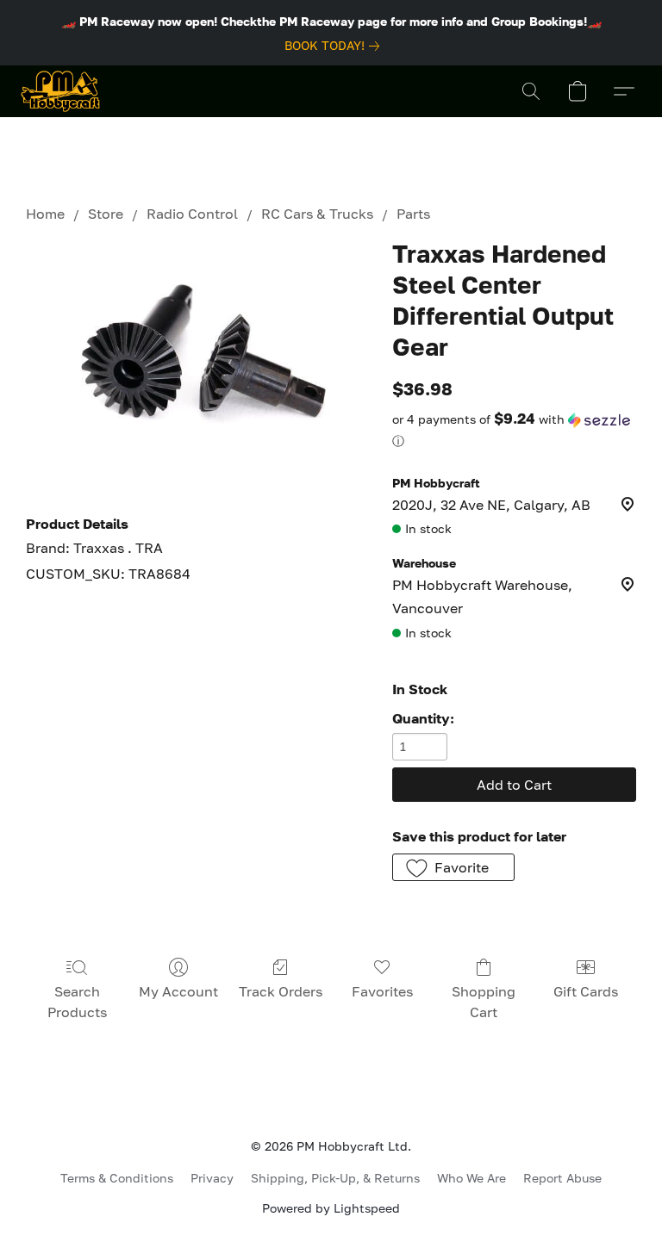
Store (105, 213)
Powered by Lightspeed (331, 1208)
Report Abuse (562, 1177)
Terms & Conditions (116, 1177)
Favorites (382, 991)
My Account (178, 991)
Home (45, 213)
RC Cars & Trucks (317, 213)
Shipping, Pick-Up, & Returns (335, 1177)
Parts (413, 213)
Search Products (77, 1002)
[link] (335, 45)
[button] (60, 91)
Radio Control (192, 213)
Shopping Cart (483, 1002)
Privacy (212, 1177)
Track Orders (280, 991)
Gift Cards (585, 991)
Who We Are (471, 1177)
